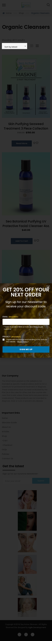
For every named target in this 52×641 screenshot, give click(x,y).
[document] (26, 320)
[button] (48, 287)
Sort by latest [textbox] (11, 47)
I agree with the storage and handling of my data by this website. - (26, 341)
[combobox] (14, 46)
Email (10, 316)
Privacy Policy (22, 342)
